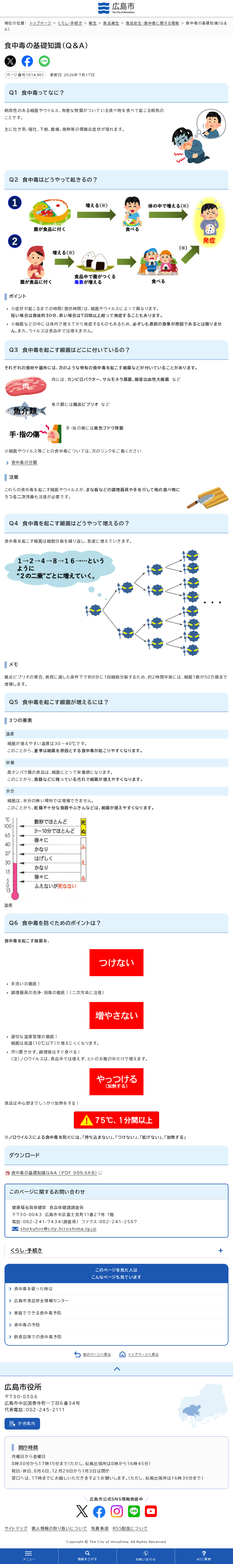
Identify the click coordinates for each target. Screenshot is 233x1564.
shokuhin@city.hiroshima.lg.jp (58, 1229)
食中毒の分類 (24, 462)
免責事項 (100, 1528)
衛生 (93, 23)
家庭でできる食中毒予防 (37, 1313)
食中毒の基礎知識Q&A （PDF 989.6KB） (54, 1173)
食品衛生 (111, 23)
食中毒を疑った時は (33, 1289)
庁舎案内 (27, 1424)
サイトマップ (16, 1528)
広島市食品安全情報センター (41, 1301)
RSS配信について (130, 1528)
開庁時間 (28, 1447)
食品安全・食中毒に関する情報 (153, 23)
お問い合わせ (146, 1559)
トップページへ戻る (143, 1354)
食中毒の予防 (27, 1325)
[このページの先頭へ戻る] (116, 1369)
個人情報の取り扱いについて (59, 1528)
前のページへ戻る (97, 1354)
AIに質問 (204, 1559)
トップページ (40, 23)
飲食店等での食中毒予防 (38, 1337)
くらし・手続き (70, 23)
